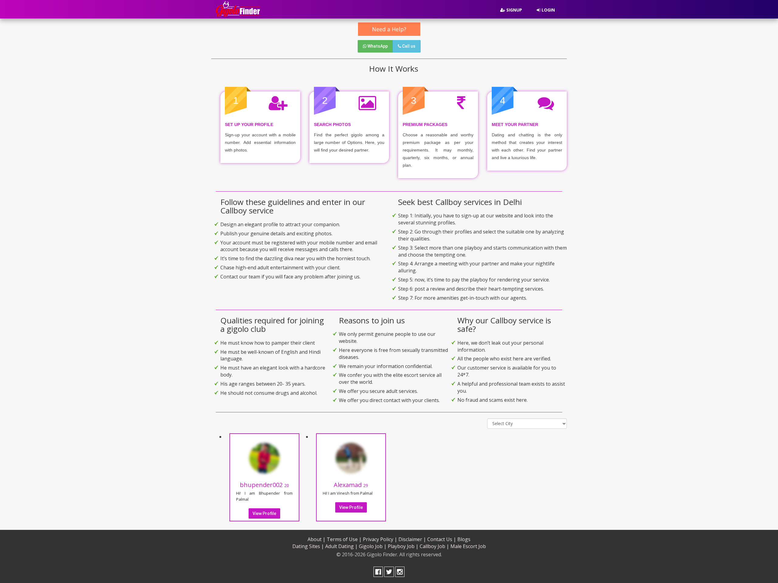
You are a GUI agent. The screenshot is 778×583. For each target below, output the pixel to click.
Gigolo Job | (373, 546)
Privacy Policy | (380, 539)
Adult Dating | (341, 546)
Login (547, 10)
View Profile (264, 513)
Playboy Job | (403, 546)
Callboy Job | (434, 546)
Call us (408, 46)
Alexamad (351, 485)
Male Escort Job (468, 546)
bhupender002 (264, 485)
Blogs (463, 539)
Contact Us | (441, 539)
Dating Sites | (308, 546)
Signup (513, 10)
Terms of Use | (344, 539)
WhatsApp (377, 46)
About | (316, 539)
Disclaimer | (412, 539)
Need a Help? (389, 29)
